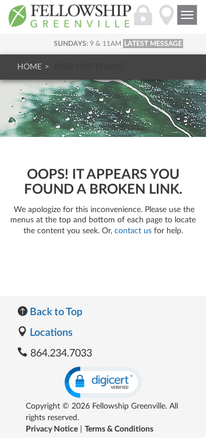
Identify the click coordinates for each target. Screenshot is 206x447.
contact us (133, 231)
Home (29, 67)
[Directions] (166, 21)
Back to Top (54, 312)
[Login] (143, 21)
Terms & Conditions (119, 429)
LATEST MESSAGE (153, 43)
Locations (50, 333)
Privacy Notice (52, 429)
